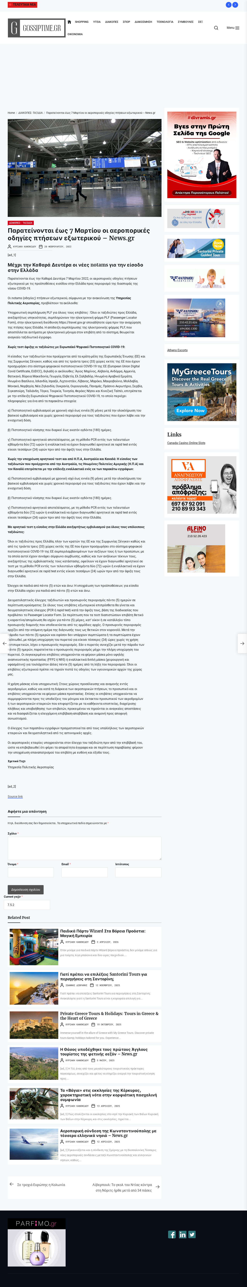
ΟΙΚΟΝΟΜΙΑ (75, 34)
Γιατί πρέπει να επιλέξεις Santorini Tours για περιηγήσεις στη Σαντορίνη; (103, 976)
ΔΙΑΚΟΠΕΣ (111, 21)
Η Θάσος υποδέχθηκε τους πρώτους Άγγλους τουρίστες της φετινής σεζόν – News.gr (104, 1051)
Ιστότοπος (122, 864)
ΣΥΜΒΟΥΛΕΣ (186, 21)
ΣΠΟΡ (126, 21)
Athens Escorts (177, 350)
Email (66, 864)
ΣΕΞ (200, 21)
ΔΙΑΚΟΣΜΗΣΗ (143, 21)
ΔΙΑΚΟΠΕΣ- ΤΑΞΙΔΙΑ (20, 222)
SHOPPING (82, 21)
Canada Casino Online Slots (186, 443)
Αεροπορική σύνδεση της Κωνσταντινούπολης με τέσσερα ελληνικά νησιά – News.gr (108, 1133)
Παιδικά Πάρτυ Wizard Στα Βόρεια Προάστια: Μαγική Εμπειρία (103, 933)
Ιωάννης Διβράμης (76, 985)
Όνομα (13, 864)
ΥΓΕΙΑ (97, 21)
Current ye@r (13, 896)
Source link (15, 796)
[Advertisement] (123, 73)
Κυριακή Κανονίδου (24, 246)
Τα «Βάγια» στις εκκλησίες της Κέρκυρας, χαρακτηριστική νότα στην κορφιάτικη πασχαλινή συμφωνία (108, 1095)
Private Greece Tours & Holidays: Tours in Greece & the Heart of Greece (109, 1016)
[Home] (69, 22)
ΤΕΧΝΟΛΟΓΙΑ (165, 21)
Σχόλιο (13, 833)
